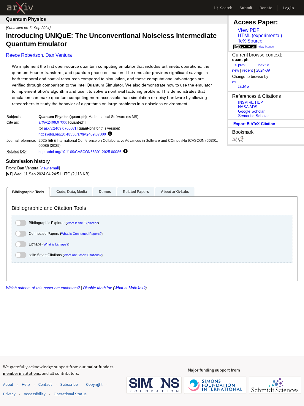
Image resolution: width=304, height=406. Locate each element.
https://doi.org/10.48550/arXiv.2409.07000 (72, 134)
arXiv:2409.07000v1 (60, 128)
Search (226, 7)
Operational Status (70, 393)
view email (50, 168)
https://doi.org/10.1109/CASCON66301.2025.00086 (80, 152)
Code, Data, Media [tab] (71, 192)
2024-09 (263, 70)
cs (234, 82)
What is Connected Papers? (81, 233)
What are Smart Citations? (83, 255)
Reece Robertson (24, 55)
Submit (246, 7)
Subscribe (69, 384)
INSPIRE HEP (250, 102)
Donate (265, 7)
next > (263, 65)
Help (26, 384)
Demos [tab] (105, 192)
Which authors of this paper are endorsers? (43, 288)
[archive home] (20, 8)
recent (247, 70)
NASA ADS (247, 107)
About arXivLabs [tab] (175, 192)
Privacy (9, 393)
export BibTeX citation (254, 124)
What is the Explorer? (82, 223)
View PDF (248, 30)
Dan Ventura (58, 55)
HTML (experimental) (260, 35)
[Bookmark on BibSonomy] (235, 140)
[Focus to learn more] (109, 134)
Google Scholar (251, 111)
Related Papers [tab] (136, 192)
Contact (45, 384)
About (8, 384)
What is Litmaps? (56, 244)
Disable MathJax (97, 288)
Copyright (94, 384)
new (235, 70)
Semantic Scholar (253, 116)
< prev (240, 65)
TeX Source (250, 40)
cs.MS (243, 86)
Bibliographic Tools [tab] (28, 192)
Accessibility (34, 393)
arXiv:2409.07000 (53, 122)
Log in (288, 7)
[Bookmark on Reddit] (240, 140)
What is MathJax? (129, 288)
